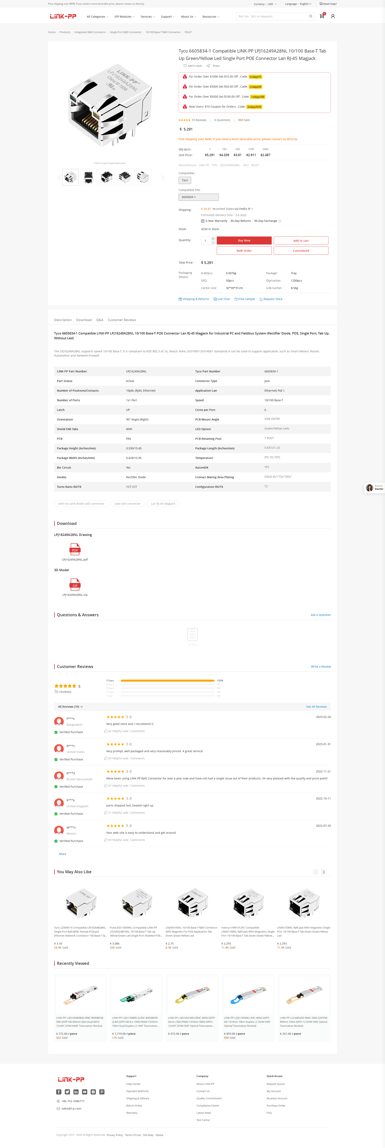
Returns (203, 299)
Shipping (189, 299)
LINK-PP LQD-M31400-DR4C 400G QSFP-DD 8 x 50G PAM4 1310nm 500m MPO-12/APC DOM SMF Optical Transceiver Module (192, 1022)
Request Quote (276, 1084)
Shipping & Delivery (137, 1098)
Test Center (203, 1120)
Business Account (277, 1098)
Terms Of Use (133, 1135)
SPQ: (204, 280)
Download (84, 320)
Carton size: (209, 288)
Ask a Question (321, 615)
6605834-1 (189, 197)
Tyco (185, 180)
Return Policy (134, 1105)
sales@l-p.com (71, 1108)
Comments (137, 731)
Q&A (99, 320)
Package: (272, 273)
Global (159, 1135)
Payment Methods (137, 1091)
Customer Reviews (122, 320)
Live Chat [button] (224, 299)
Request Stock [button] (272, 299)
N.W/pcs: (207, 273)
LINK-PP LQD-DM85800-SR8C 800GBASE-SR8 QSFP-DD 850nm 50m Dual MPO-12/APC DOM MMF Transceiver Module (80, 1022)
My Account (274, 1091)
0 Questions (222, 120)
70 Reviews (199, 120)
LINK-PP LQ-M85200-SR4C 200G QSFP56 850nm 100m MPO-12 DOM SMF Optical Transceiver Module (303, 1022)
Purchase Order (276, 1105)
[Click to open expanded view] (109, 104)
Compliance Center (208, 1105)
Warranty (132, 1113)
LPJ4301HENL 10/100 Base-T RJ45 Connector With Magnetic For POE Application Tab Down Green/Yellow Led (191, 931)
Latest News (204, 1113)
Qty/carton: (273, 280)
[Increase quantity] (213, 238)
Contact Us (203, 1091)
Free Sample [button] (246, 299)
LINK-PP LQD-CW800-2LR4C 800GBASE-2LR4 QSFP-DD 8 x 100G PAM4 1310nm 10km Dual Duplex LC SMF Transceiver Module (135, 1022)
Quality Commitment (209, 1098)
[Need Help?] (321, 4)
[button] (279, 221)
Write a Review (321, 666)
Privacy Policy (115, 1135)
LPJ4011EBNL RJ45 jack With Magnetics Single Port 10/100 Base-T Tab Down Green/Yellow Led (303, 931)
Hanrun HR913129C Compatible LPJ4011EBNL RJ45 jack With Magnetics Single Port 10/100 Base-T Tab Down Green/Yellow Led (248, 932)
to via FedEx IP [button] (231, 209)
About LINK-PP (205, 1084)
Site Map (148, 1135)
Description (63, 320)
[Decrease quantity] (213, 242)
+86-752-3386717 (73, 1101)
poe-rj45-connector (128, 503)
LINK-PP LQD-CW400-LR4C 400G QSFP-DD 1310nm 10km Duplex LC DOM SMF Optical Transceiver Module (247, 1022)
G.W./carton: (274, 288)
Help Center (133, 1084)
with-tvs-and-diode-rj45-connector (81, 503)
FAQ (269, 1113)
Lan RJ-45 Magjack (163, 503)
